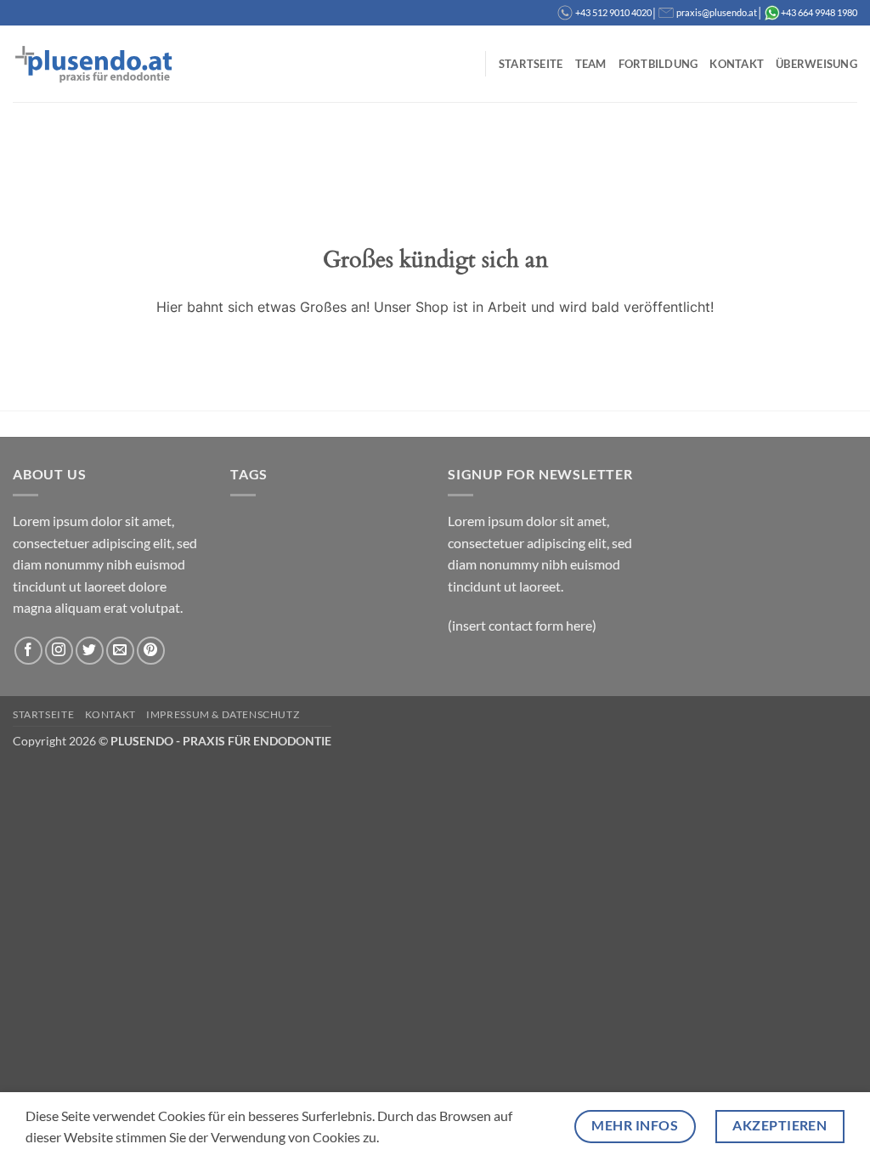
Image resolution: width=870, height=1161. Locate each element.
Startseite (531, 64)
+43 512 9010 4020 (613, 12)
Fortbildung (658, 64)
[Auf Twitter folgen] (90, 651)
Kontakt (736, 64)
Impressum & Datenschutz (222, 714)
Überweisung (816, 64)
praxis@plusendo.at (716, 12)
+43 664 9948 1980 (819, 12)
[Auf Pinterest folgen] (151, 651)
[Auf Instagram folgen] (59, 651)
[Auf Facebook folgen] (28, 651)
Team (591, 64)
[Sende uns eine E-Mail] (120, 651)
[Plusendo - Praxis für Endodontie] (98, 63)
